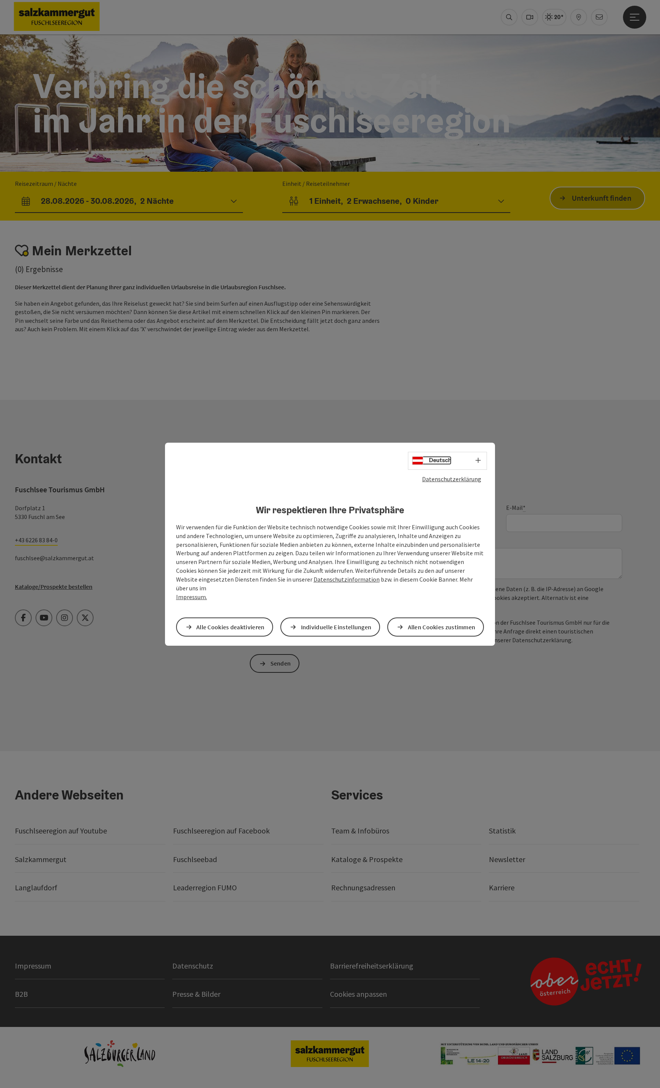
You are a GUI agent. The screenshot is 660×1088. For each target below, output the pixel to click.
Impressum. (191, 597)
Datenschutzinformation (347, 579)
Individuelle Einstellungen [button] (336, 626)
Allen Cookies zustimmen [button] (442, 626)
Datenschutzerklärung (451, 478)
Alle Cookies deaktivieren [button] (230, 626)
